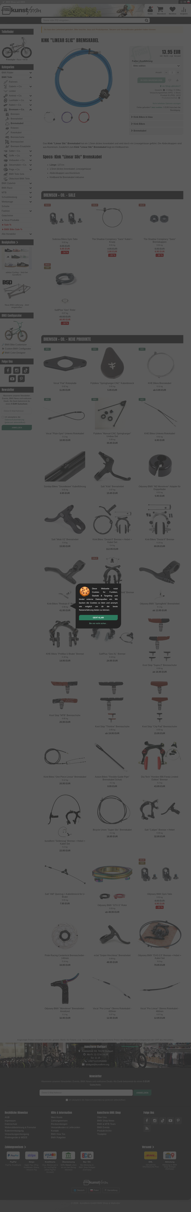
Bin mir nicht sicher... (98, 623)
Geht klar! (98, 618)
